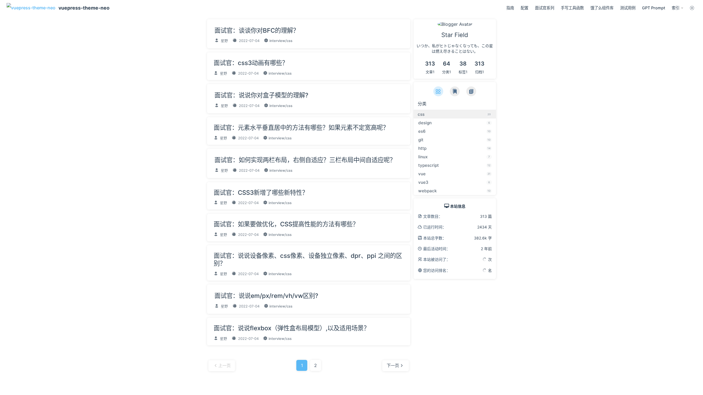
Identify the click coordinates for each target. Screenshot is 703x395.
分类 (422, 103)
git (454, 139)
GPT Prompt (653, 7)
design (454, 122)
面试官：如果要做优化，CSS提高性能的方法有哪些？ (286, 224)
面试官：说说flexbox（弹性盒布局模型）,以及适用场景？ (292, 328)
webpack (454, 190)
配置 (524, 7)
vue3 (454, 182)
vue (454, 173)
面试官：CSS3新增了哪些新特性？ (261, 192)
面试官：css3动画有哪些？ (251, 62)
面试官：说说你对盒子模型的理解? (261, 95)
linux (454, 156)
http (454, 148)
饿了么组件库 (601, 7)
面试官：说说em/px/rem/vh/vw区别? (266, 295)
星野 (224, 41)
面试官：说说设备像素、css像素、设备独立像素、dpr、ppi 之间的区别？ (308, 259)
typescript (454, 165)
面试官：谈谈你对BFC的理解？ (256, 30)
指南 (510, 7)
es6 (454, 131)
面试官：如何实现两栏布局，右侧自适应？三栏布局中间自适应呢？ (305, 159)
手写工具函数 (572, 7)
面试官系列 (544, 7)
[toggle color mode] (692, 8)
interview (277, 41)
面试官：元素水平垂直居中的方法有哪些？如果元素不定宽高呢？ (301, 127)
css (289, 41)
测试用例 (627, 7)
